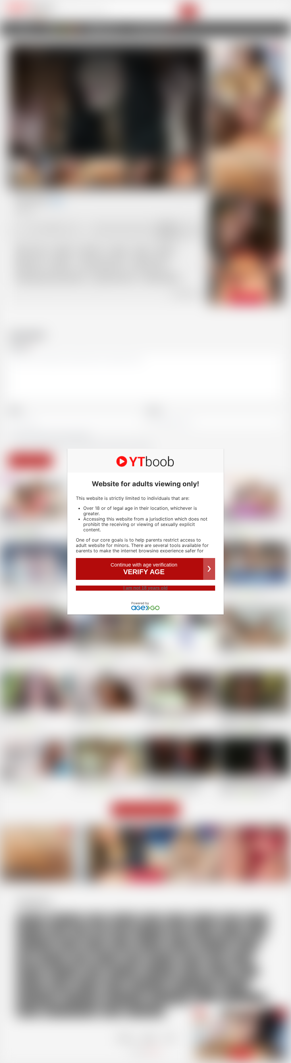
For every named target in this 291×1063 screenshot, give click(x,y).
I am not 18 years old (145, 588)
